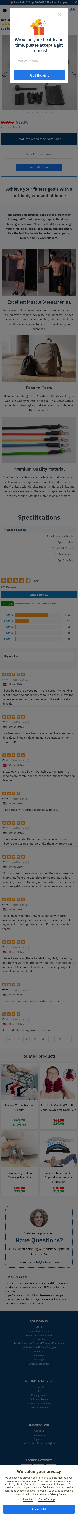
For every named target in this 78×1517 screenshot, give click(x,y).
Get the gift (39, 75)
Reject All (28, 1499)
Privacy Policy (58, 1494)
